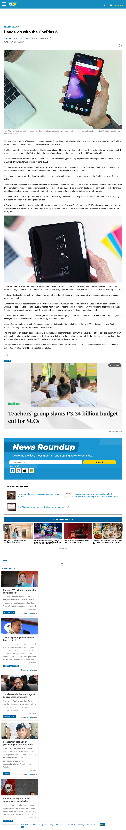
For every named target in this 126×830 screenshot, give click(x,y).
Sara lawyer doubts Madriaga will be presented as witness (19, 695)
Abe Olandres (24, 38)
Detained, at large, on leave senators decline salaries (16, 799)
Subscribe (119, 5)
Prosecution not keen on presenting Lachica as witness (18, 743)
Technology (11, 26)
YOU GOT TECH (10, 38)
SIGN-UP (99, 462)
